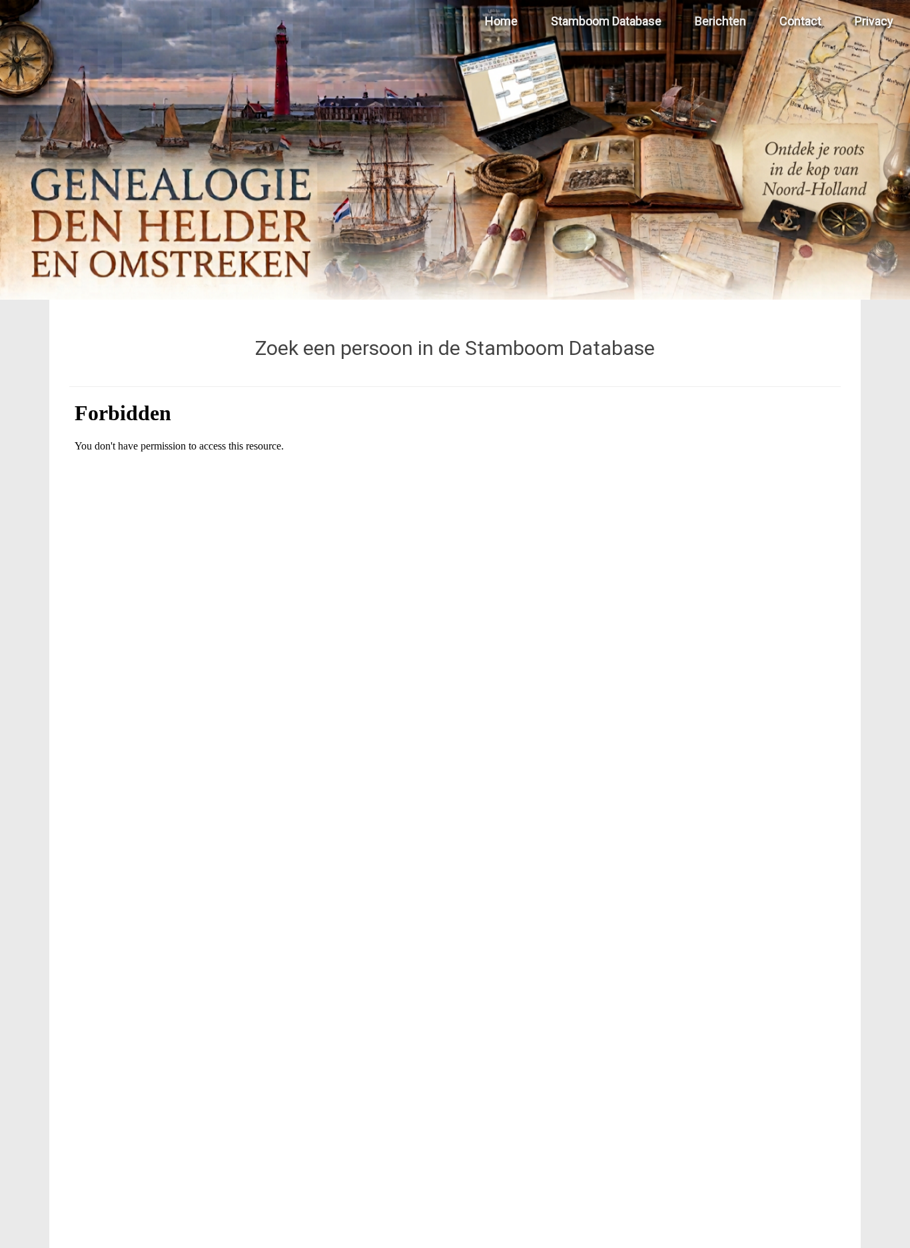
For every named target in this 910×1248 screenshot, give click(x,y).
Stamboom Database (606, 21)
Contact (800, 21)
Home (501, 21)
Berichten (720, 21)
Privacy (874, 21)
